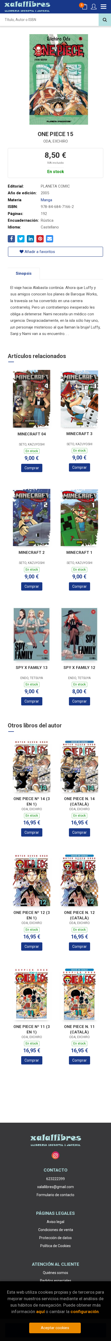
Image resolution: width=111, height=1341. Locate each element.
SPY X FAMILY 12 (79, 667)
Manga (46, 200)
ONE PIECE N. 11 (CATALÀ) (79, 1029)
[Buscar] (105, 19)
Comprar (32, 468)
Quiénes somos (55, 1273)
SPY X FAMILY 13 (31, 667)
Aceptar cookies (55, 1327)
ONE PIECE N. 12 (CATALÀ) (79, 915)
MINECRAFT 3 (79, 433)
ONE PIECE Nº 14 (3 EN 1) (31, 801)
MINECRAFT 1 (79, 552)
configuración (84, 1311)
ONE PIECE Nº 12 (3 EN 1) (31, 915)
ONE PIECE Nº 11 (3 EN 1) (31, 1029)
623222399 (55, 1179)
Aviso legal (55, 1222)
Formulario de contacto (55, 1195)
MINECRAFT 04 (32, 434)
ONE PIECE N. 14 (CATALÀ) (79, 801)
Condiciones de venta (55, 1230)
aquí (40, 1311)
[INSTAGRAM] (55, 1155)
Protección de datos (55, 1238)
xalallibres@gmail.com (55, 1187)
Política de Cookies (55, 1246)
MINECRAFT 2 (32, 552)
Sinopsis (23, 273)
